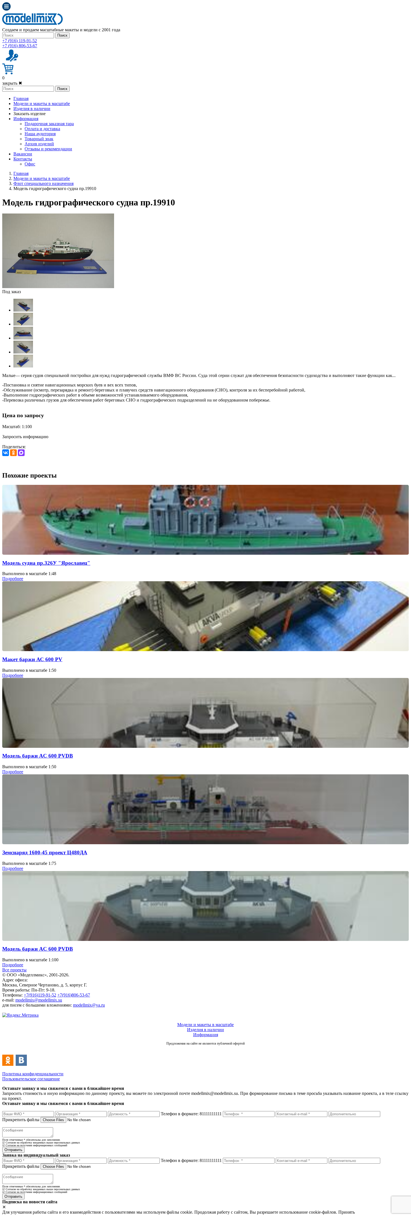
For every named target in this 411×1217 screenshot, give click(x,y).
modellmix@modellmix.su (38, 1000)
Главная (21, 98)
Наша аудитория (40, 133)
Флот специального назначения (43, 183)
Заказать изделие (29, 113)
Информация (25, 118)
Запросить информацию (25, 436)
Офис (30, 164)
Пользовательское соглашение (31, 1078)
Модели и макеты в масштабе (41, 103)
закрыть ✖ (12, 83)
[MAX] (21, 452)
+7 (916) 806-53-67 (19, 45)
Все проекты (14, 969)
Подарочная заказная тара (49, 123)
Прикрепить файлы (20, 1119)
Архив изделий (39, 143)
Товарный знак (39, 138)
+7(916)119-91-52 (40, 995)
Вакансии (22, 153)
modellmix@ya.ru (89, 1005)
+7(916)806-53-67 (73, 995)
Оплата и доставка (42, 128)
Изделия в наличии (31, 108)
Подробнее (12, 578)
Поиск (62, 35)
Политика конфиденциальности (32, 1073)
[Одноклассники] (13, 452)
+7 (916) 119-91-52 (19, 40)
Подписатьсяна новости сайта (205, 1049)
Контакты (22, 158)
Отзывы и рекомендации (48, 148)
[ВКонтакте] (5, 452)
